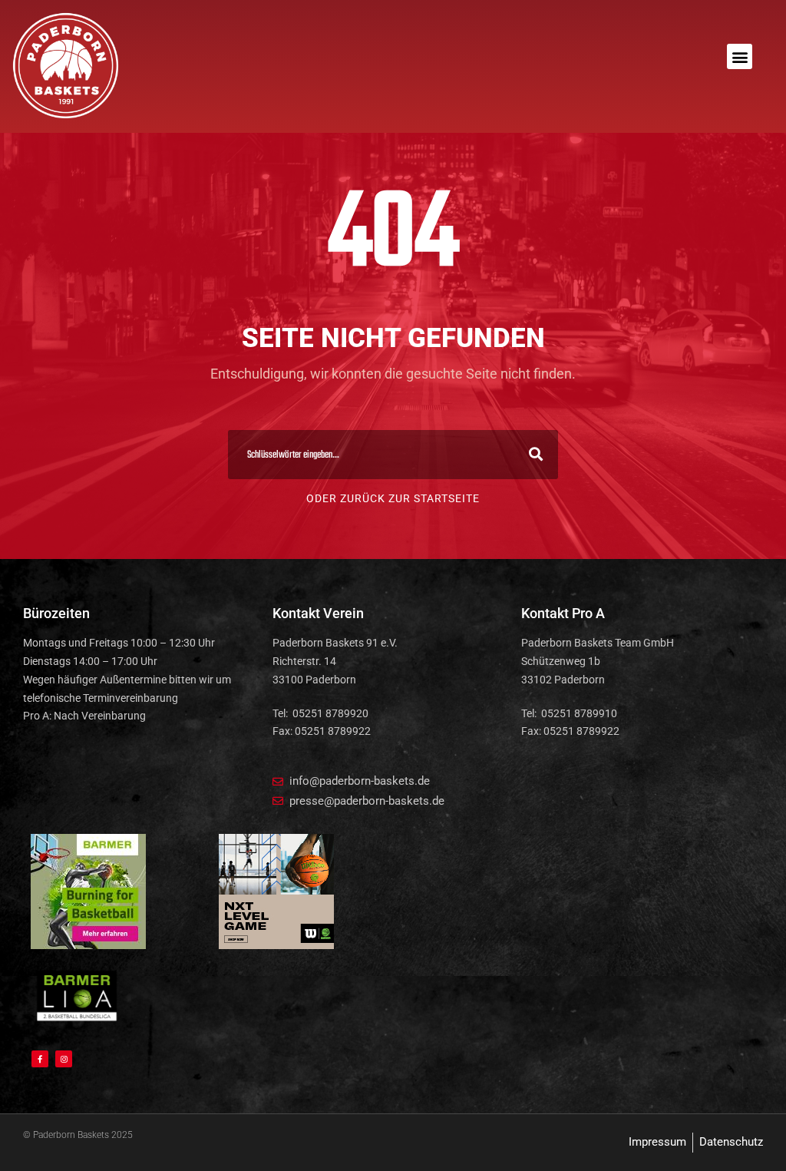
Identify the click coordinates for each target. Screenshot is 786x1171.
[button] (739, 56)
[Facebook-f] (39, 1058)
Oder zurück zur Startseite (393, 498)
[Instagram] (63, 1058)
